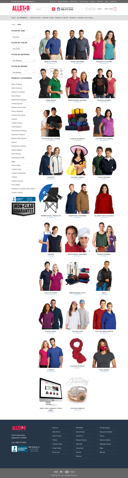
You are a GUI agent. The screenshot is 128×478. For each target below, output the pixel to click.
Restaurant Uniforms (19, 146)
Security (78, 452)
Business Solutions (85, 18)
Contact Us (113, 1)
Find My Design (105, 428)
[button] (110, 9)
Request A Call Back (106, 432)
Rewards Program (63, 1)
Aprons (14, 142)
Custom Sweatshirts (19, 173)
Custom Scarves (17, 181)
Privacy (102, 436)
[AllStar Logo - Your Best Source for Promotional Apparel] (22, 9)
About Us (53, 1)
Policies (92, 1)
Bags (13, 161)
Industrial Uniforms (18, 134)
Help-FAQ (100, 1)
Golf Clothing (16, 154)
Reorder (73, 18)
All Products (22, 18)
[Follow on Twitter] (94, 9)
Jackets (14, 119)
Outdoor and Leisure (19, 107)
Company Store (48, 18)
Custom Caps (16, 169)
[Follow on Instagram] (90, 9)
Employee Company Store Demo (23, 189)
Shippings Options (105, 444)
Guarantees (80, 448)
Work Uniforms (17, 88)
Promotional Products (19, 131)
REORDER (79, 428)
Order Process (84, 1)
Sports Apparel (17, 150)
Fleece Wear (16, 165)
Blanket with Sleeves (19, 138)
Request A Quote (81, 440)
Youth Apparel (17, 127)
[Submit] (53, 9)
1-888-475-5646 (20, 442)
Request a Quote (61, 18)
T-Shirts (14, 177)
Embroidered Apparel (19, 100)
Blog (106, 1)
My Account (56, 452)
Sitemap (102, 452)
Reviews (78, 456)
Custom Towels (17, 123)
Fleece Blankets (17, 111)
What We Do (74, 1)
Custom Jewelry (17, 192)
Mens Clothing (17, 84)
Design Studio (35, 18)
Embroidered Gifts (18, 158)
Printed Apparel (17, 103)
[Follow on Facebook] (86, 9)
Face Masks (16, 185)
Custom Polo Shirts (18, 115)
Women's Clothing (18, 92)
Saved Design (80, 432)
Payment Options (105, 440)
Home (14, 18)
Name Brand (16, 96)
